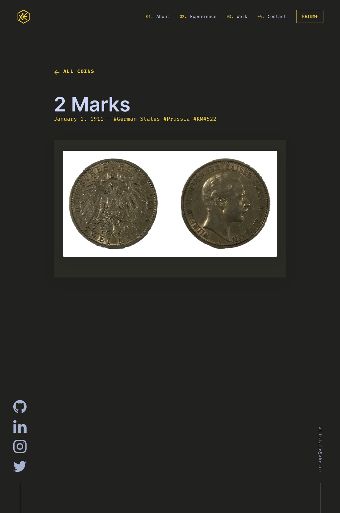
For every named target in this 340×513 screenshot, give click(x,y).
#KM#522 (205, 119)
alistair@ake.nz (320, 450)
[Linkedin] (20, 426)
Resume (309, 16)
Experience (202, 16)
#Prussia (177, 119)
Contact (277, 16)
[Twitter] (20, 466)
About (162, 16)
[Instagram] (20, 446)
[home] (24, 17)
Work (241, 16)
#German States (137, 119)
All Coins (78, 71)
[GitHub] (20, 407)
